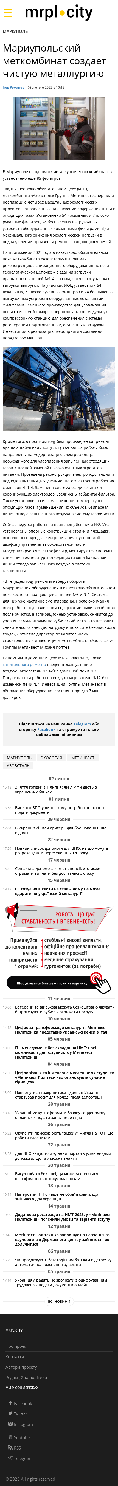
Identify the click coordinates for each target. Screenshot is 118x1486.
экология (51, 757)
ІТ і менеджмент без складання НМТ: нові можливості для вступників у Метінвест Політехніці (55, 1052)
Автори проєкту (21, 1367)
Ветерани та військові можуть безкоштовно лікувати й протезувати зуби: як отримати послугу (65, 1009)
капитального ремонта (25, 664)
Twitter (20, 1414)
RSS (17, 1448)
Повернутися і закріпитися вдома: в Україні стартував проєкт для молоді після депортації (58, 1094)
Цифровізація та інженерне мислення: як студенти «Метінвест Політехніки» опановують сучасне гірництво (64, 1077)
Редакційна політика (26, 1377)
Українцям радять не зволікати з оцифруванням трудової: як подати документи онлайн (61, 1282)
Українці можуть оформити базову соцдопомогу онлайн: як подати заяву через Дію (60, 1115)
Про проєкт (16, 1346)
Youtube (22, 1437)
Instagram (23, 1424)
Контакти (14, 1356)
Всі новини (59, 1301)
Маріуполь (15, 31)
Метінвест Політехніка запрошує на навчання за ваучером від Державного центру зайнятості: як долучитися (62, 1239)
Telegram (82, 724)
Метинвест (82, 757)
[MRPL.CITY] (59, 13)
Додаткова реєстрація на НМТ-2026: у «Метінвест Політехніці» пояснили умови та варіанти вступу (63, 1217)
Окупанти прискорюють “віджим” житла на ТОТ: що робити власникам (64, 1135)
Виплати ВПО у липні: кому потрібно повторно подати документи (59, 810)
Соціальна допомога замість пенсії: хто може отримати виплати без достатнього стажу (57, 871)
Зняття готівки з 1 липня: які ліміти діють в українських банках (56, 789)
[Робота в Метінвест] (59, 948)
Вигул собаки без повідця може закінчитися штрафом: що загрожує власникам (56, 1176)
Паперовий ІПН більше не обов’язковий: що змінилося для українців (56, 1196)
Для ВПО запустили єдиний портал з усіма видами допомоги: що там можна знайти (63, 1155)
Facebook (46, 729)
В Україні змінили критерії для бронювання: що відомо (60, 830)
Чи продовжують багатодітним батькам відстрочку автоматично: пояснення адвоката (63, 1262)
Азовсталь (18, 765)
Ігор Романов (13, 87)
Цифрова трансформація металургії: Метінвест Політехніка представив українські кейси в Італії (62, 1029)
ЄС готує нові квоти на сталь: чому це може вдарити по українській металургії (57, 891)
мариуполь (19, 757)
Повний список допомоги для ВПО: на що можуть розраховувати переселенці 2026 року (61, 850)
